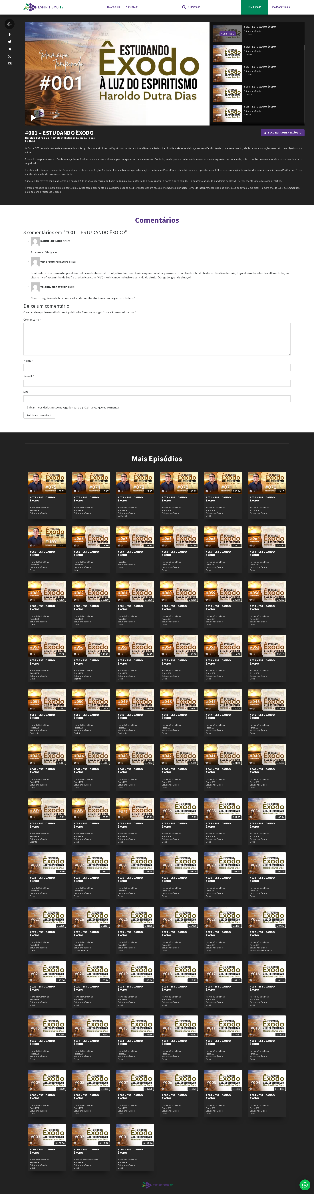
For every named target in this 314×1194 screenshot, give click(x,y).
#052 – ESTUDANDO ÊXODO (262, 661)
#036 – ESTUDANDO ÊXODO (174, 824)
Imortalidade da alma (261, 950)
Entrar (254, 7)
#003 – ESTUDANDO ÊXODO (42, 1151)
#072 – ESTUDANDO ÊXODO (174, 498)
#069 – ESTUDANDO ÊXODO (42, 553)
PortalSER (57, 137)
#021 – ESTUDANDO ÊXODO (42, 988)
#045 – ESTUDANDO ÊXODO (42, 770)
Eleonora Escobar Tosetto (86, 1160)
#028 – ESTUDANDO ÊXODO (262, 879)
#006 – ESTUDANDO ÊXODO (174, 1096)
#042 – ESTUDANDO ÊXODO (174, 770)
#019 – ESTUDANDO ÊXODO (130, 988)
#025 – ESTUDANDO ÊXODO (130, 933)
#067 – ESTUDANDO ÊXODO (130, 553)
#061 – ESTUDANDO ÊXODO (130, 607)
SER (37, 148)
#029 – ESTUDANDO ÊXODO (218, 879)
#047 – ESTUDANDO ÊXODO (218, 716)
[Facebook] (9, 34)
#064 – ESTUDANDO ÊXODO (262, 553)
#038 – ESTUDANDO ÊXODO (86, 824)
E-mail (28, 376)
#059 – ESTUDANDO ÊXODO (218, 607)
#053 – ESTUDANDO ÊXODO (218, 661)
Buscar (193, 7)
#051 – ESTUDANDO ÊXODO (42, 716)
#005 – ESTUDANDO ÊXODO (218, 1096)
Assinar (132, 7)
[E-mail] (9, 63)
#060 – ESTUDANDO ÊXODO (174, 607)
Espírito (77, 679)
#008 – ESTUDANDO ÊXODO (86, 1096)
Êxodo (210, 148)
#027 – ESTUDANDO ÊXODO (42, 933)
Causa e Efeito (81, 950)
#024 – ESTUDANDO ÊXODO (174, 933)
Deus (92, 137)
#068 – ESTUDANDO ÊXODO (86, 553)
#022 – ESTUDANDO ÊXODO (262, 933)
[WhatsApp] (9, 56)
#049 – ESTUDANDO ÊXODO (130, 716)
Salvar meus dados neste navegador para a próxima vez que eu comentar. (73, 407)
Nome (28, 360)
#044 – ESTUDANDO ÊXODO (86, 770)
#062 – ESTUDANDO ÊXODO (86, 607)
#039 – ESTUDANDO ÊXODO (42, 824)
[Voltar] (10, 24)
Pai (284, 170)
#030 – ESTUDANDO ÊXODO (174, 879)
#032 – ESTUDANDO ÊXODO (86, 879)
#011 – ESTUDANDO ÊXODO (218, 1042)
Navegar (113, 7)
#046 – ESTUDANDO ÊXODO (262, 716)
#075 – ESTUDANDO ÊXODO (42, 498)
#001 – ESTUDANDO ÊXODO (130, 1151)
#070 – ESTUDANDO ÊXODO (262, 498)
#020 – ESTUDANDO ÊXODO (86, 988)
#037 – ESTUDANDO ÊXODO (130, 824)
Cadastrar (281, 7)
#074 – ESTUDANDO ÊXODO (86, 498)
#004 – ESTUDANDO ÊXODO (262, 1096)
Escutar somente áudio (285, 132)
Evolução (122, 516)
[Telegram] (9, 49)
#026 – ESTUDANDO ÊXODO (86, 933)
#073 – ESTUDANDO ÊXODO (130, 498)
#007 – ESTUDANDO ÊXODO (130, 1096)
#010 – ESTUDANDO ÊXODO (262, 1042)
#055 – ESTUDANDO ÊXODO (130, 661)
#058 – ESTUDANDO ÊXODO (262, 607)
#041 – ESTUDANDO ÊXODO (218, 770)
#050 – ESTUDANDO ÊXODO (86, 716)
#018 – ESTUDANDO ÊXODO (174, 988)
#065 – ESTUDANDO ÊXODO (218, 553)
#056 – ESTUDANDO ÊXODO (86, 661)
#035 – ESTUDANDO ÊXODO (218, 824)
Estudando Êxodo (76, 137)
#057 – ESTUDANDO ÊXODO (42, 661)
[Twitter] (9, 41)
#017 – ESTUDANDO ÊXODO (218, 988)
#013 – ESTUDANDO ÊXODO (130, 1042)
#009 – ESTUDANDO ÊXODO (42, 1096)
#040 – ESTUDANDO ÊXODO (262, 770)
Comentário (32, 319)
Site (26, 392)
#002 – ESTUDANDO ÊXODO (86, 1151)
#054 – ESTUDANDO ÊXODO (174, 661)
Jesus (77, 570)
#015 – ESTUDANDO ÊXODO (42, 1042)
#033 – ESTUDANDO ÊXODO (42, 879)
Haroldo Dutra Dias (37, 137)
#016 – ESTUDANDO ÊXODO (262, 988)
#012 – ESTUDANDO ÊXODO (174, 1042)
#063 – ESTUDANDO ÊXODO (42, 607)
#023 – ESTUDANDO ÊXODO (218, 933)
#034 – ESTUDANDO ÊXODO (262, 824)
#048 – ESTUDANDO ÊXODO (174, 716)
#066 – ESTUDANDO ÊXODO (174, 553)
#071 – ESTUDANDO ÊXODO (218, 498)
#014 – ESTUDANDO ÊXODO (86, 1042)
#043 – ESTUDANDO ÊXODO (130, 770)
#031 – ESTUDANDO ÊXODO (130, 879)
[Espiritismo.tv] (43, 7)
